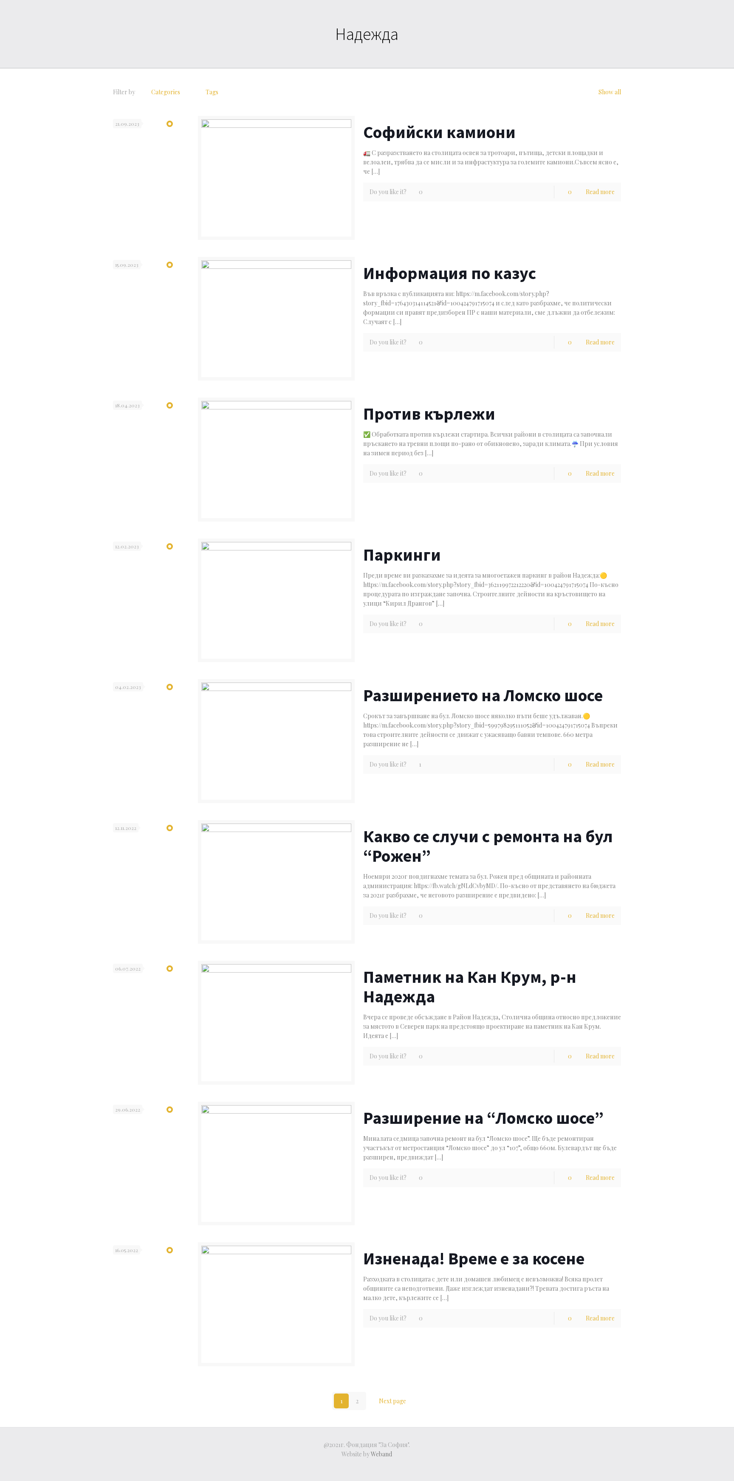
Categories (165, 92)
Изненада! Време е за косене (473, 1258)
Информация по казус (449, 273)
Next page (392, 1401)
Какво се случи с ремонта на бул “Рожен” (488, 846)
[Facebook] (366, 1467)
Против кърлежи (429, 413)
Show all (609, 92)
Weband (381, 1454)
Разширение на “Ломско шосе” (483, 1117)
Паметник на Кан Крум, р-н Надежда (469, 986)
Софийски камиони (439, 132)
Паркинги (402, 554)
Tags (212, 92)
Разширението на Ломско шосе (483, 695)
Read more (600, 192)
